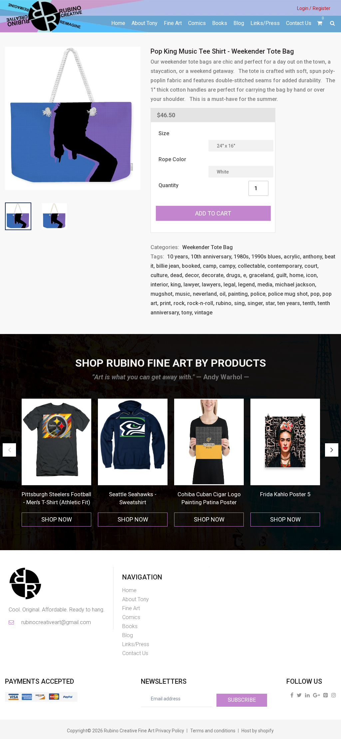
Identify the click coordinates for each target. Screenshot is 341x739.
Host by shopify (257, 730)
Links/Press (265, 23)
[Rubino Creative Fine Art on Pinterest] (325, 695)
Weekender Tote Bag (207, 247)
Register (321, 8)
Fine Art (173, 23)
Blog (238, 23)
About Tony (145, 23)
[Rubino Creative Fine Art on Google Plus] (316, 695)
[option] (56, 463)
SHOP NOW (56, 519)
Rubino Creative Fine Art (129, 730)
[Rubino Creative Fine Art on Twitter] (299, 695)
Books (219, 23)
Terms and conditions (212, 730)
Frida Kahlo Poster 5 (285, 494)
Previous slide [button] (9, 450)
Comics (197, 23)
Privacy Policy (170, 730)
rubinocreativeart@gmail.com (55, 622)
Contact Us (298, 23)
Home (118, 23)
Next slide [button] (331, 450)
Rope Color (172, 159)
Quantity (168, 185)
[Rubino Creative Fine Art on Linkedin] (307, 695)
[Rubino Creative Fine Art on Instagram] (333, 695)
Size (164, 133)
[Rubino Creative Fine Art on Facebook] (291, 695)
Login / (304, 8)
